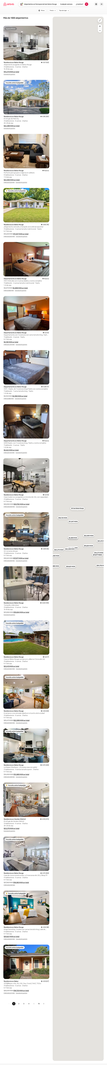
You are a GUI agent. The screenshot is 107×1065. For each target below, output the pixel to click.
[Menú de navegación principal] (101, 4)
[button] (11, 72)
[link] (9, 1003)
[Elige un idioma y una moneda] (96, 4)
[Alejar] (100, 30)
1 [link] (13, 1004)
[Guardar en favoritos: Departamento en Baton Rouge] (46, 244)
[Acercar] (100, 26)
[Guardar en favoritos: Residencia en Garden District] (46, 785)
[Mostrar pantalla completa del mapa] (100, 20)
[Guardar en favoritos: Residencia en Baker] (46, 947)
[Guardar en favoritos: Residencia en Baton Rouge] (46, 28)
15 (39, 1004)
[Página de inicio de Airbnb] (8, 4)
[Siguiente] (43, 1003)
